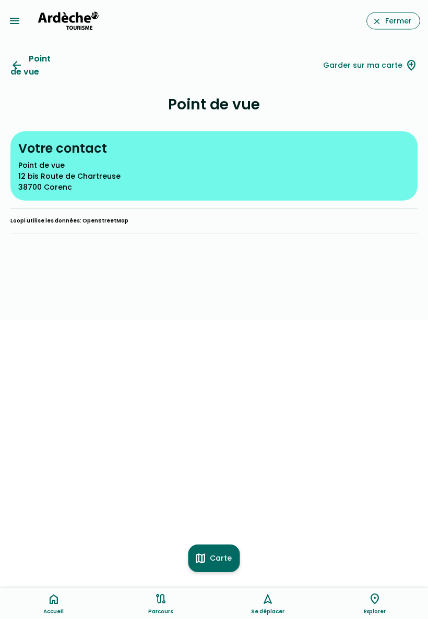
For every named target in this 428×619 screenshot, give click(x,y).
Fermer (398, 21)
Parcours (160, 611)
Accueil (53, 611)
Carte (221, 558)
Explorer (375, 611)
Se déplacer (267, 611)
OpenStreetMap (105, 221)
